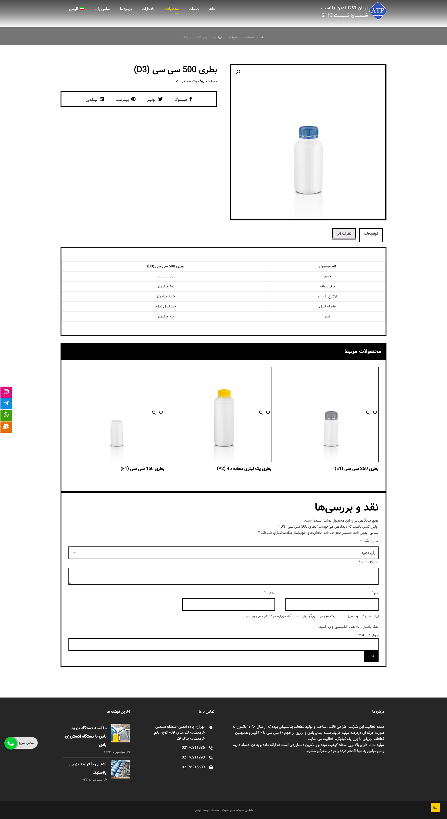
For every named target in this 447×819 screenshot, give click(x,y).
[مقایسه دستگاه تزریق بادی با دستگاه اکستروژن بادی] (120, 733)
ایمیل (269, 592)
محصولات (183, 81)
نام (375, 592)
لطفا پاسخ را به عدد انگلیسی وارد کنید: (348, 626)
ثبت (371, 656)
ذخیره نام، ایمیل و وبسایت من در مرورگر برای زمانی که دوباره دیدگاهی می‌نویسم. (309, 616)
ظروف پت (199, 81)
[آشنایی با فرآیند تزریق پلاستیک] (120, 769)
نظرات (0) (343, 233)
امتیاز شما (369, 541)
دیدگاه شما (369, 562)
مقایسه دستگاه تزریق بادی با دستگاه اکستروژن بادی (86, 736)
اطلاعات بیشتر (331, 428)
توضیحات (371, 233)
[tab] (371, 235)
